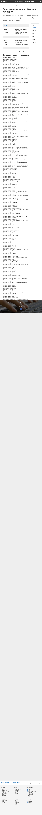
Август (34, 36)
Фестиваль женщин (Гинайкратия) (21, 40)
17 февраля (5, 51)
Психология (4, 794)
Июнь (34, 33)
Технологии (30, 802)
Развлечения (30, 794)
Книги (3, 801)
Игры (29, 800)
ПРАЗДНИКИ (7, 782)
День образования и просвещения (21, 44)
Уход (16, 804)
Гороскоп (3, 789)
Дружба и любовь (5, 790)
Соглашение (19, 812)
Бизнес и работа (18, 789)
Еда (29, 790)
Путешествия (30, 793)
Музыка (3, 802)
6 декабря (5, 29)
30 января (5, 44)
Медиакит (19, 811)
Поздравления (27, 1)
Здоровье (16, 799)
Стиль (16, 803)
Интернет (30, 801)
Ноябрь (35, 41)
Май (34, 31)
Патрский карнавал (18, 42)
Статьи (16, 1)
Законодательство (5, 792)
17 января (5, 42)
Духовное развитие (5, 791)
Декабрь (35, 42)
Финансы (16, 793)
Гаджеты (29, 799)
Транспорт (17, 792)
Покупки (16, 791)
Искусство (3, 799)
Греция (12, 5)
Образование (4, 793)
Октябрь (35, 39)
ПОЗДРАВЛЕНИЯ (13, 782)
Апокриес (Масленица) (19, 51)
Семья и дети (4, 795)
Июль (34, 34)
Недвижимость (17, 790)
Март (34, 28)
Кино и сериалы (5, 800)
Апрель (34, 30)
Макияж (16, 800)
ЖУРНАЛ (2, 782)
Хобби (29, 796)
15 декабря (5, 32)
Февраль (35, 27)
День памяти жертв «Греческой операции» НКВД (21, 33)
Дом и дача (30, 789)
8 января (5, 40)
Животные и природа (32, 791)
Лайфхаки (30, 792)
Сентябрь (35, 38)
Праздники (8, 5)
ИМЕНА (18, 782)
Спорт (29, 795)
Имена (32, 1)
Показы (16, 801)
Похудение (17, 802)
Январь (35, 25)
